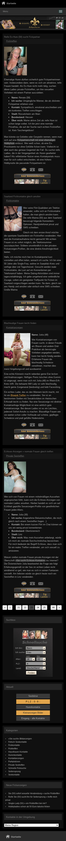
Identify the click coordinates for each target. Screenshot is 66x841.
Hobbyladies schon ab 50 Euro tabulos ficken (29, 806)
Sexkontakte (14, 774)
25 (44, 607)
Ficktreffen (11, 41)
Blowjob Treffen (18, 395)
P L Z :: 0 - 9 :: (33, 701)
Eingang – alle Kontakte (33, 718)
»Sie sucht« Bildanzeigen (20, 739)
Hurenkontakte (33, 707)
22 (25, 607)
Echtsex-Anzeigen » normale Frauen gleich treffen (28, 451)
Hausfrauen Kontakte (18, 752)
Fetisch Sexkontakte (17, 742)
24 (38, 607)
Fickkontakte (12, 200)
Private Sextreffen (15, 456)
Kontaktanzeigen (14, 327)
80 (53, 607)
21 (18, 607)
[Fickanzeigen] (9, 4)
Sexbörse (33, 696)
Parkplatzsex (14, 761)
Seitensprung (14, 771)
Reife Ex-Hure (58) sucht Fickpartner (22, 37)
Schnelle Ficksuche (17, 768)
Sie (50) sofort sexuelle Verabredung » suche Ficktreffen (34, 793)
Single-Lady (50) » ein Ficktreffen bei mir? (27, 803)
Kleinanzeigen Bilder (33, 712)
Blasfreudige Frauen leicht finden (20, 323)
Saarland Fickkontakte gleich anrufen (22, 196)
